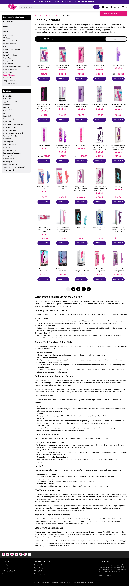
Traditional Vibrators (10, 84)
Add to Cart (44, 78)
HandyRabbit (84, 521)
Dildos (5, 27)
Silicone (6, 139)
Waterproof (7, 170)
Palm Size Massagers (10, 69)
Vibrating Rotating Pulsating (13, 167)
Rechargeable (8, 150)
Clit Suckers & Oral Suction (13, 41)
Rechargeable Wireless (11, 153)
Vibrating (6, 162)
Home (37, 16)
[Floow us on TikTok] (29, 554)
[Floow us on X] (7, 554)
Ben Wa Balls (8, 22)
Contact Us (5, 574)
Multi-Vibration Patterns (12, 133)
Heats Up (6, 116)
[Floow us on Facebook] (3, 554)
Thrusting (6, 142)
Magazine (5, 568)
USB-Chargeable (9, 145)
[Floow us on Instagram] (16, 554)
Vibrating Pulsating (10, 164)
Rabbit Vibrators (9, 75)
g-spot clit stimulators (43, 32)
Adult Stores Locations (9, 571)
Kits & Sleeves (8, 58)
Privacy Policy (38, 571)
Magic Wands (8, 64)
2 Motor (6, 96)
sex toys (121, 543)
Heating (6, 113)
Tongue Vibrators (9, 81)
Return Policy (38, 568)
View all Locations (105, 575)
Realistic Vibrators (9, 78)
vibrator (45, 355)
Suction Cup (7, 159)
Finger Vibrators (9, 47)
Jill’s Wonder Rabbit (42, 521)
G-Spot (6, 110)
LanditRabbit (57, 521)
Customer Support (40, 565)
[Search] (96, 7)
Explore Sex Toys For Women (14, 17)
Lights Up (6, 122)
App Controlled (8, 102)
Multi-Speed (7, 130)
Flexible (6, 107)
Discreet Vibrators (10, 44)
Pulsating (6, 147)
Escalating (6, 105)
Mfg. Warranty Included (11, 125)
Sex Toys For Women (47, 16)
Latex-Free (7, 119)
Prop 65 (92, 582)
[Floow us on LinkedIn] (25, 554)
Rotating (6, 156)
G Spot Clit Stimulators (11, 49)
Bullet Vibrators (8, 35)
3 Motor (6, 99)
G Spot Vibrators (9, 52)
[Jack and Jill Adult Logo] (12, 7)
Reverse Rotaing (9, 136)
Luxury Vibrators (9, 61)
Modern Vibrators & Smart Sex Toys (16, 66)
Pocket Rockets (8, 72)
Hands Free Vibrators (11, 55)
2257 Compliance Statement (78, 582)
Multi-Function (8, 127)
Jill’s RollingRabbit (113, 521)
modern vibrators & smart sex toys (74, 428)
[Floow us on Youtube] (12, 554)
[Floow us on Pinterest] (21, 554)
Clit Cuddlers (8, 38)
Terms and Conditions (41, 574)
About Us (5, 565)
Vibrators (59, 16)
